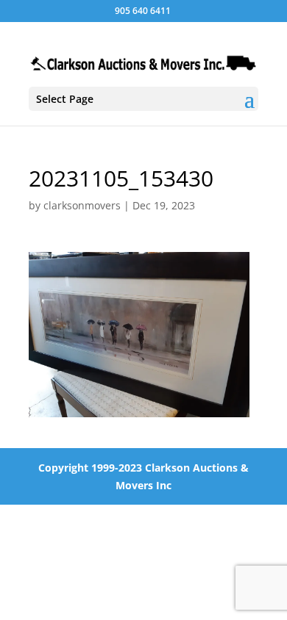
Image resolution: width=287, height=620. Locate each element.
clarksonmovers (82, 205)
